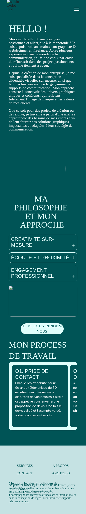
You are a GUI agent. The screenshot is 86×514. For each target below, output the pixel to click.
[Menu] (76, 9)
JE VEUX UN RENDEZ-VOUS (42, 328)
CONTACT (25, 473)
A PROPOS (61, 465)
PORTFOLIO (60, 473)
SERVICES (25, 465)
